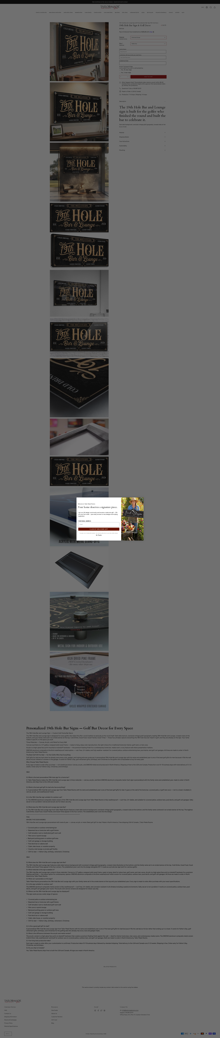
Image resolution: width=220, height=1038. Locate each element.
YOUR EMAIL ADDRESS (84, 521)
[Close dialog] (141, 499)
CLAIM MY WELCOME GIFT (99, 529)
